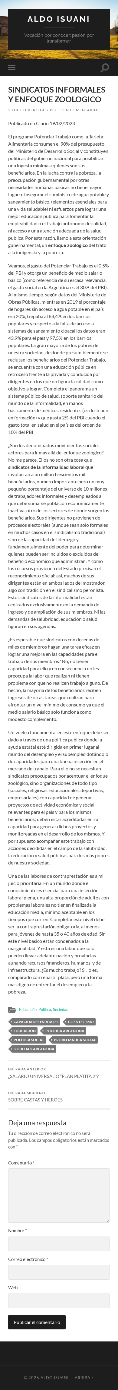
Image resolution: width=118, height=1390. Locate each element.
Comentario (21, 1162)
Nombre (17, 1230)
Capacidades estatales (36, 1021)
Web (13, 1287)
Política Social (29, 1040)
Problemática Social (75, 1040)
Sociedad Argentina (34, 1049)
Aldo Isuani (59, 19)
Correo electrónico (28, 1259)
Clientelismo (81, 1021)
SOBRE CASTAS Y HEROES (35, 1097)
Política (44, 1009)
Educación (28, 1009)
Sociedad (60, 1009)
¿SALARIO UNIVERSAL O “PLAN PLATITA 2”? (53, 1073)
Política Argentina (64, 1030)
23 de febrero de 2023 (32, 110)
